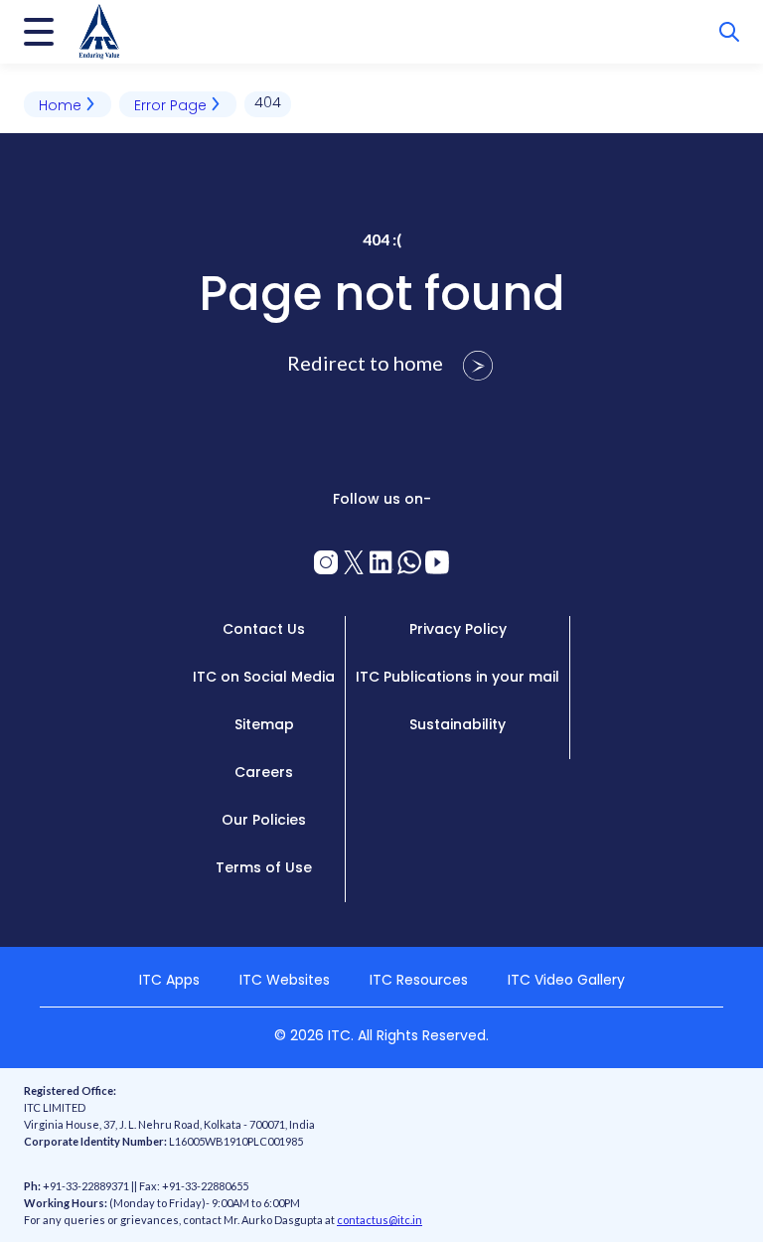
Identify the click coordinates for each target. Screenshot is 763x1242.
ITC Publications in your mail (457, 677)
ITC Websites (284, 980)
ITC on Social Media (264, 677)
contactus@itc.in (379, 1219)
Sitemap (264, 724)
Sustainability (457, 724)
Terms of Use (264, 867)
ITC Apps (169, 980)
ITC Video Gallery (566, 980)
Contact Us (264, 629)
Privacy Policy (458, 629)
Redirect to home (367, 363)
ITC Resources (419, 980)
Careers (263, 772)
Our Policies (264, 820)
